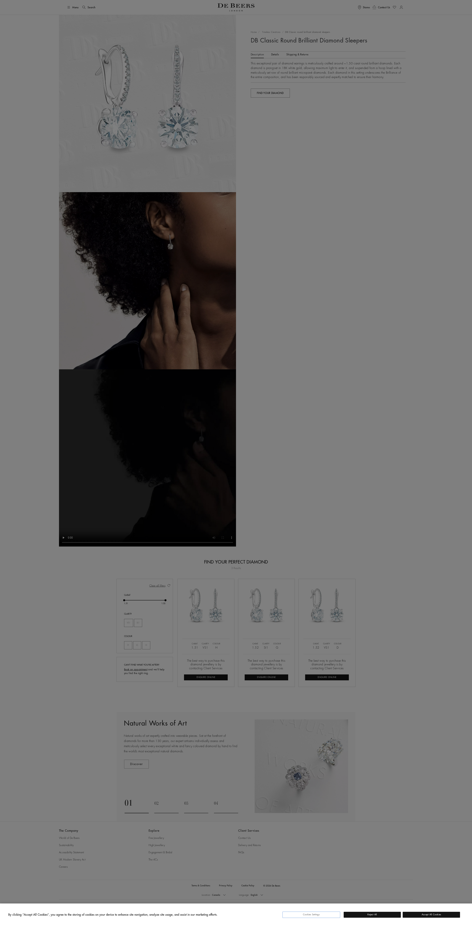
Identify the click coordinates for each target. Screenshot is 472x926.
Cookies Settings (311, 914)
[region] (236, 914)
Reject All (372, 914)
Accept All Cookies (431, 914)
